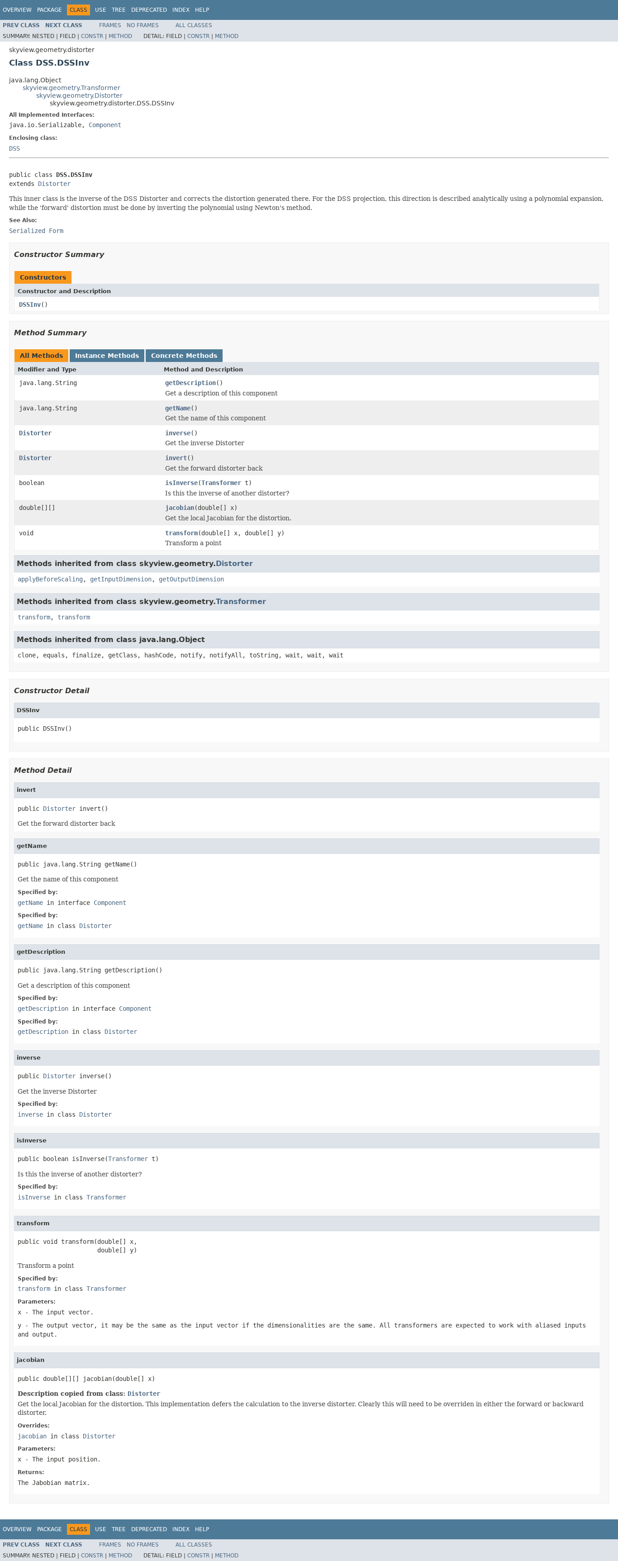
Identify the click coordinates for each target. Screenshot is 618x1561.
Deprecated (149, 10)
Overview (17, 10)
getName (177, 408)
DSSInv (30, 304)
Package (49, 10)
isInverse (181, 482)
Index (181, 10)
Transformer (221, 482)
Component (105, 124)
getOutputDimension (191, 579)
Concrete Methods (184, 355)
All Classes (194, 25)
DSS (14, 148)
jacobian (179, 507)
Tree (119, 10)
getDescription (190, 382)
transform (181, 533)
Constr (92, 36)
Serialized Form (36, 230)
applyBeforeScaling (50, 579)
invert (176, 458)
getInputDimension (121, 579)
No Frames (143, 25)
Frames (110, 25)
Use (100, 10)
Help (202, 10)
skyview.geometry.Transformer (71, 87)
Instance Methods (107, 355)
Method (120, 36)
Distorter (54, 183)
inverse (177, 433)
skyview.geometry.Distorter (79, 95)
